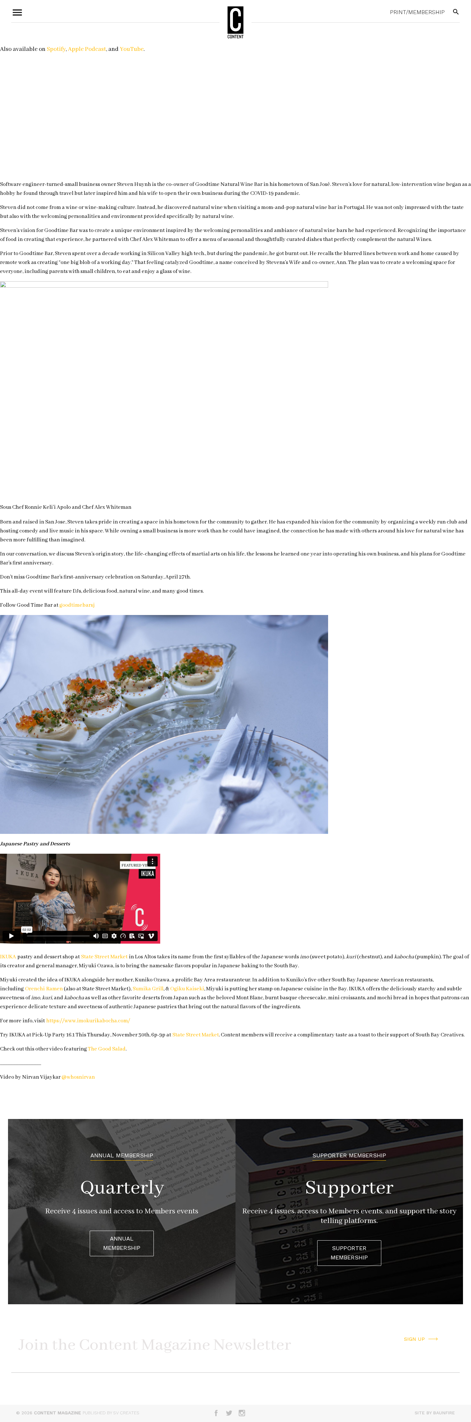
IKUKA (8, 957)
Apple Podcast (87, 49)
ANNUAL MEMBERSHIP (121, 1243)
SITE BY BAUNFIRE (435, 1412)
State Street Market (104, 957)
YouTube (132, 49)
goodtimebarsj (77, 605)
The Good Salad (107, 1049)
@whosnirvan (78, 1077)
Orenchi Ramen (44, 989)
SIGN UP (414, 1339)
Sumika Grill (148, 989)
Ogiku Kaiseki (187, 989)
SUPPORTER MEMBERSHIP (349, 1253)
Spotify (56, 49)
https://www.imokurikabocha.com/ (88, 1021)
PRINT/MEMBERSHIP (417, 12)
